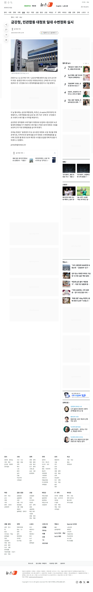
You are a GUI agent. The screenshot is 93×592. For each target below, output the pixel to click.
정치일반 (6, 466)
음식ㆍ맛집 (7, 554)
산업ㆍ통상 (32, 464)
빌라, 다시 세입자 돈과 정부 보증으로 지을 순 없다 (79, 440)
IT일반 (56, 502)
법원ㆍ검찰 (20, 462)
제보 (88, 2)
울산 (55, 484)
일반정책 (44, 498)
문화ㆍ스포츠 (8, 505)
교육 (18, 464)
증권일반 (19, 505)
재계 (30, 498)
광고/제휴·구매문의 (41, 563)
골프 (30, 541)
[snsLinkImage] (77, 582)
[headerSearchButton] (11, 2)
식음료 (31, 514)
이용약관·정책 (53, 563)
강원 (55, 469)
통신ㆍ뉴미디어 (58, 498)
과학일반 (56, 509)
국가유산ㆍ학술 (8, 534)
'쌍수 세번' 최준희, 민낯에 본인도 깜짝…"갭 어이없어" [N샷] (75, 102)
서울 (55, 462)
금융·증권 (20, 493)
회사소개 (30, 563)
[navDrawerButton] (5, 2)
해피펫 (34, 6)
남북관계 (6, 507)
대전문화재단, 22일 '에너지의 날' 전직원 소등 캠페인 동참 (42, 159)
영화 (18, 532)
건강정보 (6, 541)
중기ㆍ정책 (32, 505)
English (58, 6)
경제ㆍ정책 (32, 460)
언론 (5, 538)
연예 (64, 162)
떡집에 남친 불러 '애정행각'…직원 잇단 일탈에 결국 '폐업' (80, 284)
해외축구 (31, 534)
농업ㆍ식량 (32, 471)
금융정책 (19, 498)
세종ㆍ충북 (57, 471)
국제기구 (44, 478)
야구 (30, 527)
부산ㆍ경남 (57, 482)
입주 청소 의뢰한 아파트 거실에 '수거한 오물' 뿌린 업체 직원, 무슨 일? (81, 276)
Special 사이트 (72, 524)
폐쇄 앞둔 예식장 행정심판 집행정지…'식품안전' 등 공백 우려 (20, 159)
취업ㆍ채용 (32, 518)
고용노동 (31, 469)
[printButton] (6, 40)
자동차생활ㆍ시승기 (9, 552)
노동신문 (65, 6)
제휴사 (56, 524)
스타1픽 (69, 532)
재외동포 (69, 464)
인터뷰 (18, 538)
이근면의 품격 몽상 (76, 427)
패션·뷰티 (32, 511)
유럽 (43, 466)
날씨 (18, 473)
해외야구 (31, 529)
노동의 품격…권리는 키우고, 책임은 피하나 (79, 430)
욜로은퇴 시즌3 (75, 417)
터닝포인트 (70, 536)
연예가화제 (20, 527)
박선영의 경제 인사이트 (77, 437)
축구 (30, 532)
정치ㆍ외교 (7, 496)
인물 (18, 475)
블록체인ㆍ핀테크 (21, 511)
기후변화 (44, 475)
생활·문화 (7, 524)
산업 (30, 493)
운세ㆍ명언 (7, 545)
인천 (55, 466)
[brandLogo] (46, 4)
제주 (55, 487)
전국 (12, 17)
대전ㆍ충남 (57, 473)
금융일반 (19, 496)
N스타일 (19, 541)
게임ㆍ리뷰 (57, 507)
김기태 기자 (17, 29)
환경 (18, 471)
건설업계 (44, 505)
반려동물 (6, 549)
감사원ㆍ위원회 (8, 464)
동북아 (44, 460)
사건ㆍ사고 (20, 460)
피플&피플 (45, 480)
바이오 (69, 493)
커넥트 (83, 2)
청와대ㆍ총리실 (8, 460)
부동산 (44, 493)
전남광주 (56, 478)
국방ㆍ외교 (70, 460)
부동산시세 (45, 502)
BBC (55, 527)
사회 (18, 457)
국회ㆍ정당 (7, 462)
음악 (18, 534)
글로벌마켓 (57, 529)
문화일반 (6, 536)
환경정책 (31, 473)
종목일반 (31, 543)
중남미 (44, 471)
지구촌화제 (45, 482)
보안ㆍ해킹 (57, 505)
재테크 (18, 509)
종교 (5, 532)
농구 (30, 538)
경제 (30, 457)
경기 (55, 464)
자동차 (31, 502)
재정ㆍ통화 (32, 462)
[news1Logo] (11, 572)
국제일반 (44, 484)
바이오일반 (70, 502)
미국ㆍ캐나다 (45, 462)
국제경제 (44, 473)
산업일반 (31, 496)
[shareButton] (6, 24)
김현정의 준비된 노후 (76, 406)
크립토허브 (27, 6)
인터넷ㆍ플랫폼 (58, 496)
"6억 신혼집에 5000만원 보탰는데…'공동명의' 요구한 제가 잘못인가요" (81, 267)
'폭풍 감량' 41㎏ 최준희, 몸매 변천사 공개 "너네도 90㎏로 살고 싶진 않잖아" (81, 300)
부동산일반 (45, 496)
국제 (43, 457)
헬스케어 (69, 500)
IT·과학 (56, 493)
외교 (68, 457)
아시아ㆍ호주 (45, 464)
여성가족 (19, 478)
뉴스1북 (69, 538)
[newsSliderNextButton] (88, 63)
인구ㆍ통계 (32, 466)
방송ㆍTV (19, 529)
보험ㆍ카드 (20, 502)
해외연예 (19, 536)
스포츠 (65, 184)
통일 (68, 462)
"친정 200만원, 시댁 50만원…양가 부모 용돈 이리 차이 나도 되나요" (80, 292)
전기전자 (31, 500)
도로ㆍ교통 (7, 547)
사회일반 (19, 480)
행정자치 (56, 460)
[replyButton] (6, 29)
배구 (30, 536)
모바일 (56, 500)
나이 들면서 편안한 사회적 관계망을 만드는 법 (79, 410)
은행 (18, 500)
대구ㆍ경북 (57, 480)
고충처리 (62, 563)
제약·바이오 (70, 498)
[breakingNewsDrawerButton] (8, 2)
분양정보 (44, 500)
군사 (5, 498)
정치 (5, 457)
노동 (18, 469)
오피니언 (65, 402)
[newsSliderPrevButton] (83, 63)
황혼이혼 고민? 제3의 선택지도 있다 (79, 420)
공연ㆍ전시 (7, 527)
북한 (5, 493)
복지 (18, 466)
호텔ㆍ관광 (32, 516)
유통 (30, 507)
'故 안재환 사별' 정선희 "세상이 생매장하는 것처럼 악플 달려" (75, 77)
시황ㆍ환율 (20, 507)
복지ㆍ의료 (70, 496)
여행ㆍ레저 (7, 543)
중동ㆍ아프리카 (46, 469)
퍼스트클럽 (70, 541)
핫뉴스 (65, 262)
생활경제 (31, 509)
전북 (55, 475)
